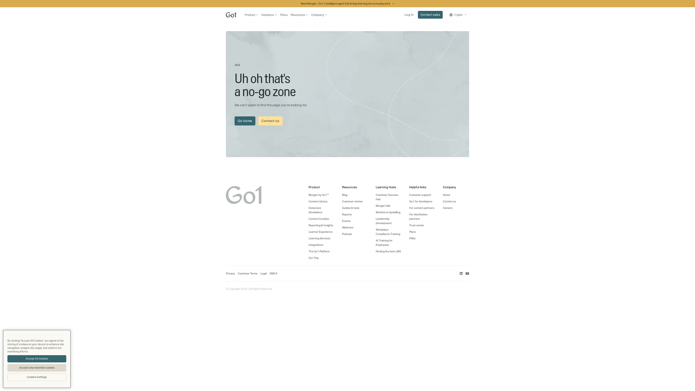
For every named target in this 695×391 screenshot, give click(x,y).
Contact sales (430, 14)
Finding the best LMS (388, 251)
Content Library (318, 201)
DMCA (273, 273)
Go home (245, 121)
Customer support (420, 195)
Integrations (316, 245)
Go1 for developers (420, 201)
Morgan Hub (383, 205)
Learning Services (319, 238)
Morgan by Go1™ (319, 195)
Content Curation (319, 218)
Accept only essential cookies (37, 367)
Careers (448, 208)
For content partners (421, 208)
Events (346, 221)
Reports (347, 214)
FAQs (412, 238)
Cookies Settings (37, 377)
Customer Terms (248, 273)
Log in (409, 14)
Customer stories (352, 201)
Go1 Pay (314, 258)
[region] (37, 359)
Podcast (347, 234)
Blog (344, 195)
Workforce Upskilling (388, 212)
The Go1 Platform (319, 251)
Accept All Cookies (37, 358)
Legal (263, 273)
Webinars (347, 227)
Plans (284, 15)
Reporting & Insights (321, 225)
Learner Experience (320, 232)
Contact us (270, 121)
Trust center (416, 225)
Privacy (230, 273)
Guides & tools (350, 208)
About (446, 195)
